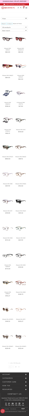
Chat (9, 405)
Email (12, 405)
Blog (19, 405)
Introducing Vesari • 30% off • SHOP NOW (14, 1)
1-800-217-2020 (23, 398)
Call (6, 405)
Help (23, 405)
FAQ (16, 405)
